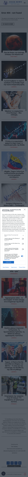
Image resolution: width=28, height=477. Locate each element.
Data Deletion (6, 267)
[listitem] (14, 235)
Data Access (14, 267)
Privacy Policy (22, 267)
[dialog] (14, 238)
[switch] (22, 239)
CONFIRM (8, 262)
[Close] (25, 209)
